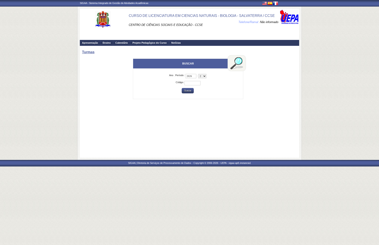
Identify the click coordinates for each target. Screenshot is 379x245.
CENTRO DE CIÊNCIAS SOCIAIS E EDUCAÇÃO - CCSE (166, 25)
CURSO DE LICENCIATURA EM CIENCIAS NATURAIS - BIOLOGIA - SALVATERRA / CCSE (202, 16)
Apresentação (90, 42)
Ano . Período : (177, 75)
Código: (180, 82)
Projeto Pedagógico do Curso (149, 42)
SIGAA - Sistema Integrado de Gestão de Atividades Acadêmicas (114, 3)
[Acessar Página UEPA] (289, 17)
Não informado (269, 22)
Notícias (176, 42)
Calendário (121, 42)
